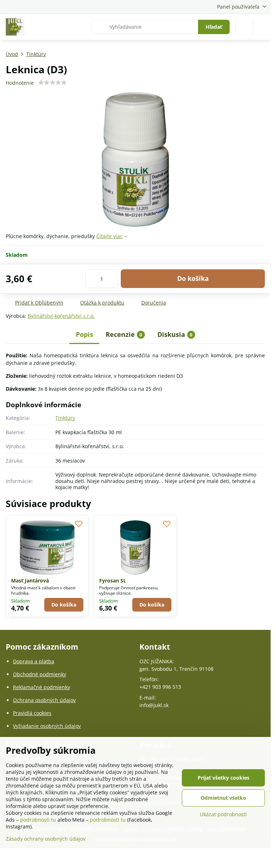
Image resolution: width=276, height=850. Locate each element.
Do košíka (193, 278)
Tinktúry (65, 417)
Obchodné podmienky (39, 674)
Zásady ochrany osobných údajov (46, 838)
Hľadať (214, 26)
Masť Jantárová (30, 580)
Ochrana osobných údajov (44, 700)
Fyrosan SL (112, 580)
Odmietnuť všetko (223, 797)
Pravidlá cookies (32, 713)
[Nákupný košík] (244, 27)
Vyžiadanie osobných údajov (47, 726)
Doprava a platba (33, 661)
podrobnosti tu (38, 819)
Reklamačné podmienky (41, 687)
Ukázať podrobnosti (223, 814)
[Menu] (262, 27)
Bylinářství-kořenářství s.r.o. (61, 315)
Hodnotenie (20, 82)
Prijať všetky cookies (223, 777)
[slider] (52, 82)
